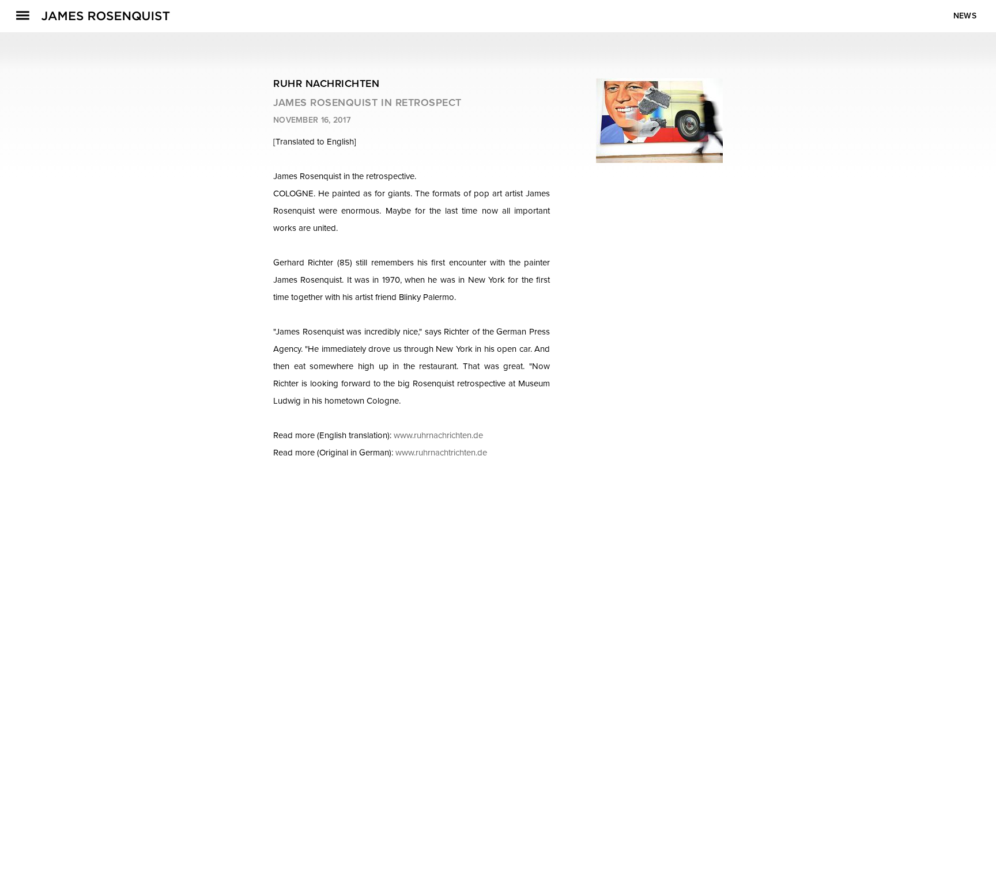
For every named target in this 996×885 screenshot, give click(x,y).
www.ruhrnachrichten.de (438, 435)
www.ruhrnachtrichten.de (441, 452)
